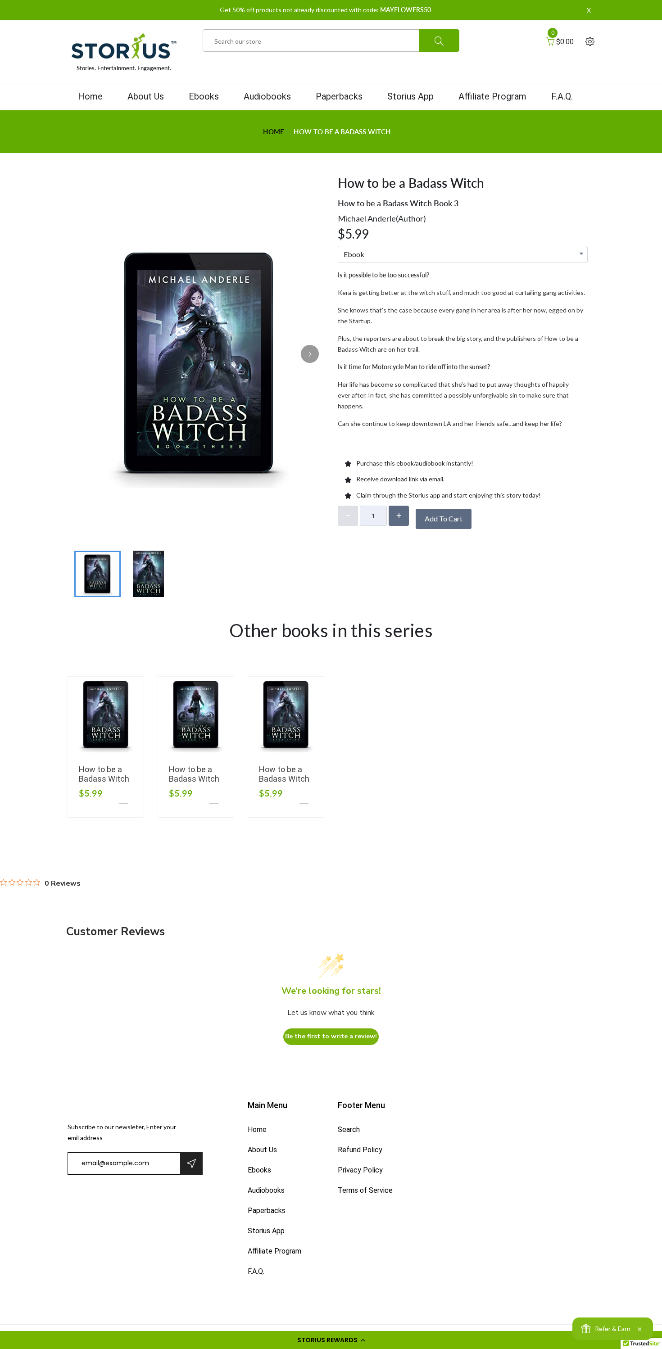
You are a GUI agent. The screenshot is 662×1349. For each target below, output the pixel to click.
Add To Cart (443, 518)
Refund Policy (360, 1149)
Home (90, 96)
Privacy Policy (360, 1170)
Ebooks (204, 96)
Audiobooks (267, 96)
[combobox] (331, 41)
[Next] (310, 354)
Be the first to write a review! (331, 1036)
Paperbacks (339, 96)
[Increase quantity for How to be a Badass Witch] (399, 516)
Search (349, 1129)
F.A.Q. (562, 96)
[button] (331, 1340)
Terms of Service (365, 1190)
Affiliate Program (492, 96)
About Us (145, 96)
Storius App (410, 96)
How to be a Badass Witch (104, 774)
